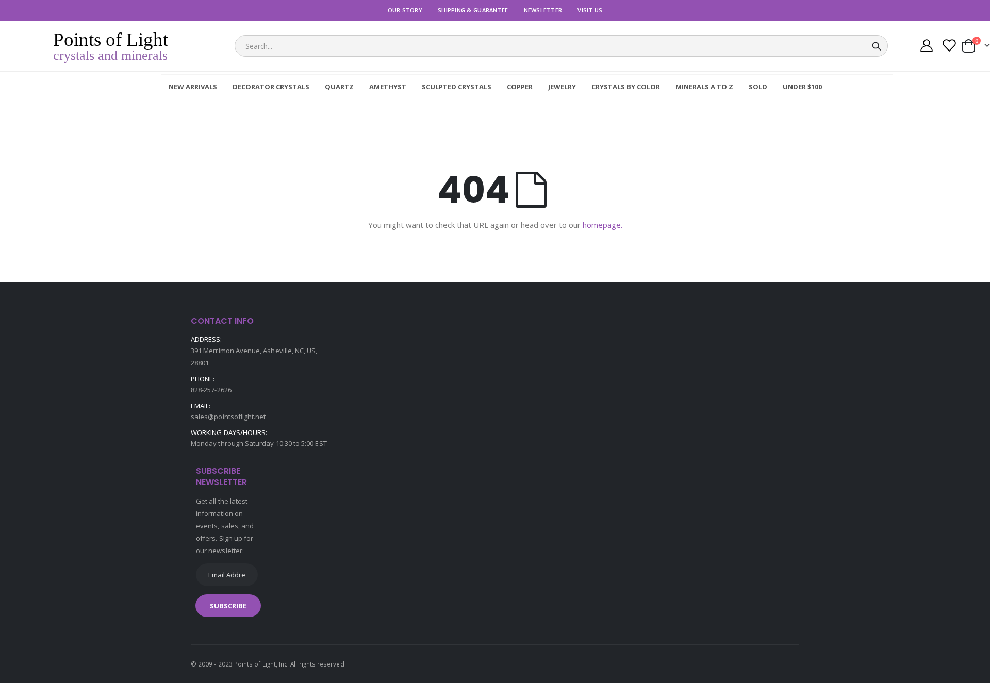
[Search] (876, 46)
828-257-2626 (211, 389)
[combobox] (561, 46)
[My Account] (926, 47)
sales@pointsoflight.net (228, 416)
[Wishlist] (948, 47)
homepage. (602, 225)
